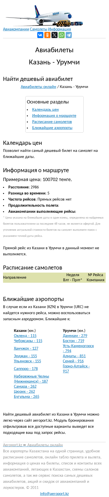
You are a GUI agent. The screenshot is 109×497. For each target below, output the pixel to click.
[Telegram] (69, 35)
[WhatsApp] (62, 35)
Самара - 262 (25, 387)
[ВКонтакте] (40, 35)
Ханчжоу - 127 (26, 349)
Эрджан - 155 (25, 356)
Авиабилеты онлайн (38, 87)
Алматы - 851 (74, 356)
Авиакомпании (16, 29)
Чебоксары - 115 (28, 341)
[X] (54, 35)
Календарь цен (45, 110)
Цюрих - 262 (24, 392)
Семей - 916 (73, 361)
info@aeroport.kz (54, 494)
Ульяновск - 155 (27, 361)
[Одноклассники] (47, 35)
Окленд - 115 (25, 336)
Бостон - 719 (73, 341)
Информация (59, 29)
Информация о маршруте (54, 116)
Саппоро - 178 (26, 369)
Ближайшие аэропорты (52, 128)
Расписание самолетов (52, 122)
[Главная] (43, 13)
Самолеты (38, 29)
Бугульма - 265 (26, 397)
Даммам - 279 (75, 336)
